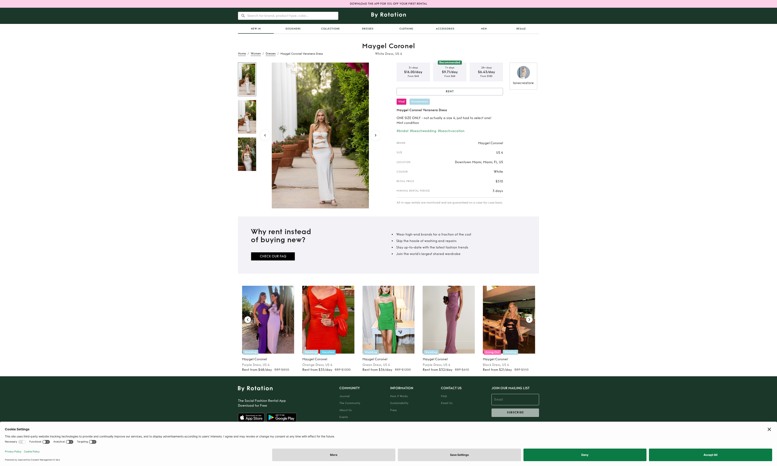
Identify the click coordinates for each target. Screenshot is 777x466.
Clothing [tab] (406, 28)
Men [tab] (484, 28)
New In (256, 28)
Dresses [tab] (368, 28)
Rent (450, 91)
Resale (521, 28)
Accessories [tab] (445, 28)
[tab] (256, 29)
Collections (330, 28)
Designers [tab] (293, 28)
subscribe (515, 412)
